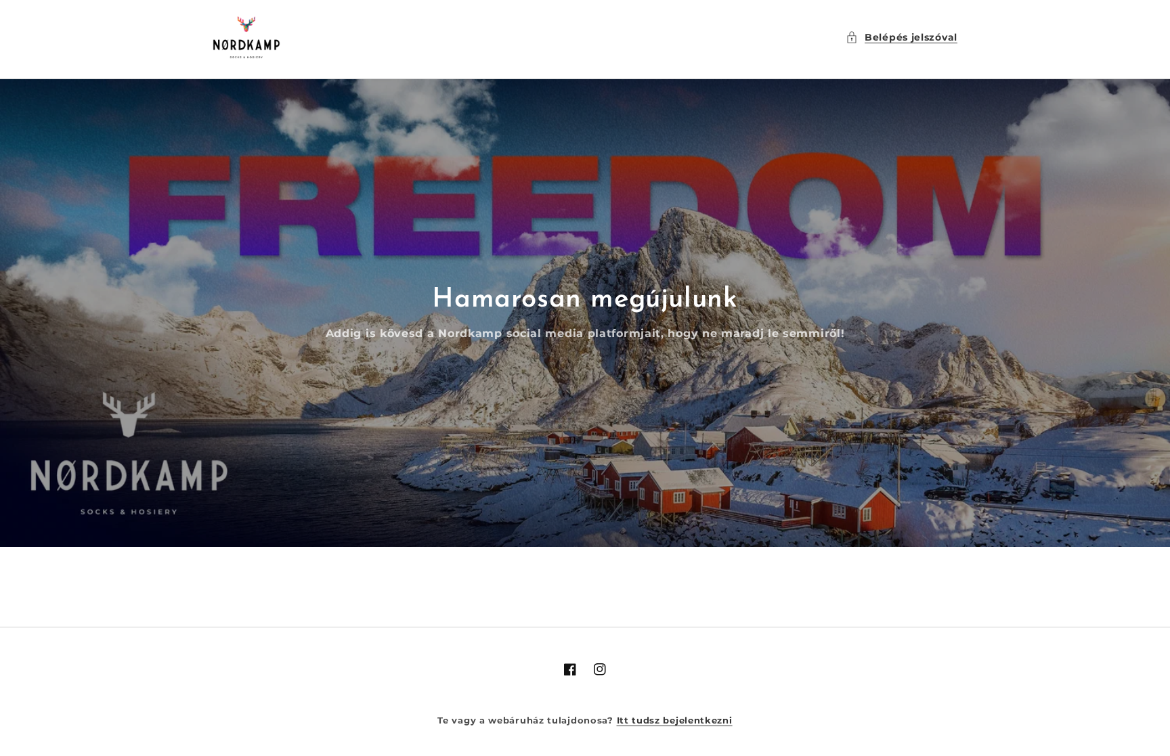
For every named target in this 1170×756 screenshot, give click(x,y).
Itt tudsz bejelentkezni (675, 720)
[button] (901, 37)
